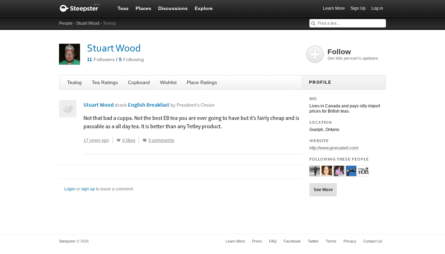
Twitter (313, 241)
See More (323, 189)
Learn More (334, 8)
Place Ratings (202, 82)
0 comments (161, 140)
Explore (204, 8)
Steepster (83, 8)
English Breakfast (171, 104)
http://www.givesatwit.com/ (333, 148)
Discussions (173, 8)
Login (69, 189)
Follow (352, 54)
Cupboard (139, 82)
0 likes (128, 140)
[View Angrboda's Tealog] (351, 173)
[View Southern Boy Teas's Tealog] (363, 173)
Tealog (74, 82)
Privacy (349, 241)
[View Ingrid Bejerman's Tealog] (339, 173)
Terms (331, 241)
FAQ (273, 241)
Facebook (292, 241)
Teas (123, 8)
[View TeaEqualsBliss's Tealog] (327, 173)
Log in (377, 8)
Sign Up (358, 8)
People (66, 23)
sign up (88, 189)
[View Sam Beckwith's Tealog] (314, 173)
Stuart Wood (87, 23)
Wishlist (168, 82)
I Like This (118, 140)
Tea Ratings (105, 82)
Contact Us (372, 241)
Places (143, 8)
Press (257, 241)
